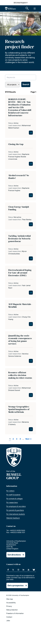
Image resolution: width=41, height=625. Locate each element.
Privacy (9, 606)
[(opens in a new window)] (8, 570)
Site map (9, 599)
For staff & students (13, 495)
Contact (9, 617)
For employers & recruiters (16, 506)
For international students (15, 514)
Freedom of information (15, 613)
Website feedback (13, 518)
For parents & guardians (15, 510)
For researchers (12, 502)
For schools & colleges (14, 499)
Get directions (14, 555)
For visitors (10, 491)
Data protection (12, 610)
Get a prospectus (16, 585)
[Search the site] (27, 8)
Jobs (8, 621)
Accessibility (11, 603)
